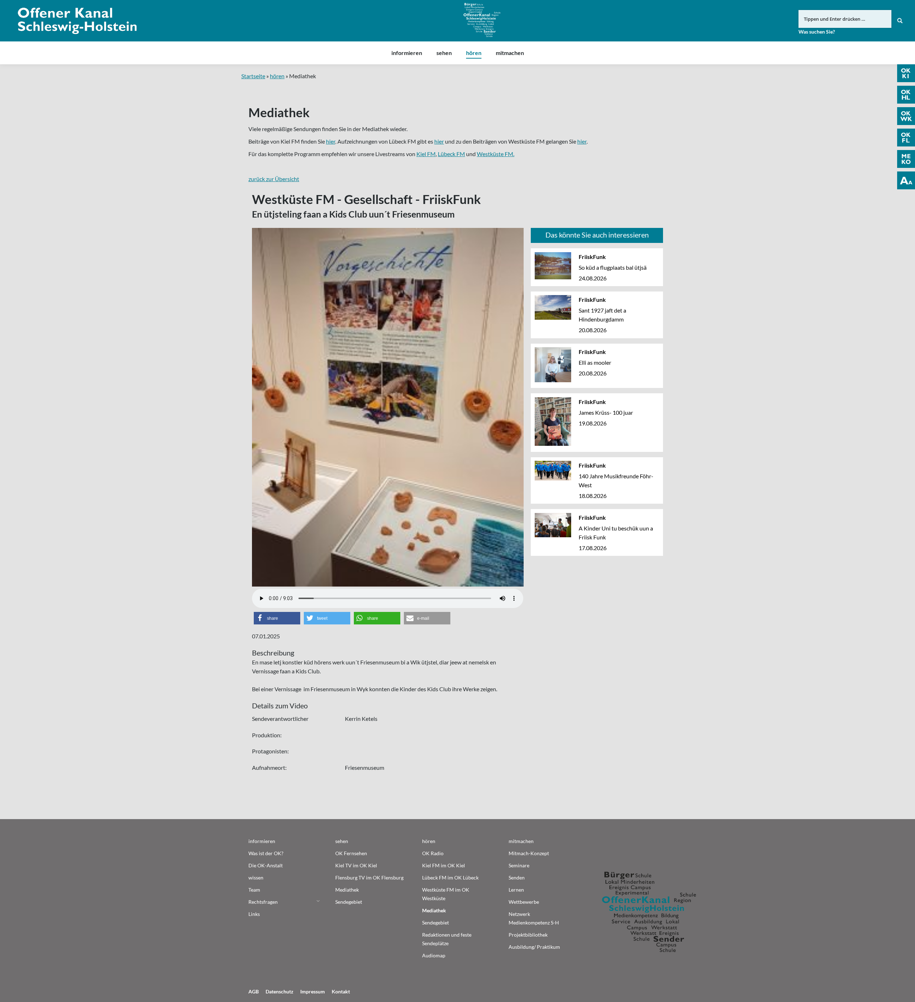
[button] (277, 618)
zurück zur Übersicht (273, 178)
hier (330, 141)
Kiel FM (426, 153)
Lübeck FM (451, 153)
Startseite (253, 76)
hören (277, 76)
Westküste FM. (495, 153)
